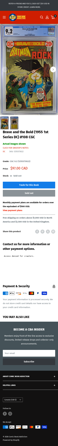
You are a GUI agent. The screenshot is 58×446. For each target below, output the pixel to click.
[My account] (47, 17)
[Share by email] (53, 231)
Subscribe (29, 361)
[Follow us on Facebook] (5, 414)
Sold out (29, 193)
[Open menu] (4, 17)
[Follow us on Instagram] (10, 414)
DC (4, 151)
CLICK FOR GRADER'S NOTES (15, 148)
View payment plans (12, 210)
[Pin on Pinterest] (42, 231)
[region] (29, 69)
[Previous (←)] (5, 69)
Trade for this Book (29, 185)
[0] (53, 17)
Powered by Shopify (11, 440)
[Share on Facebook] (37, 231)
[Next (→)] (53, 69)
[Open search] (41, 17)
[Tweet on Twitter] (48, 231)
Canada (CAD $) (10, 400)
